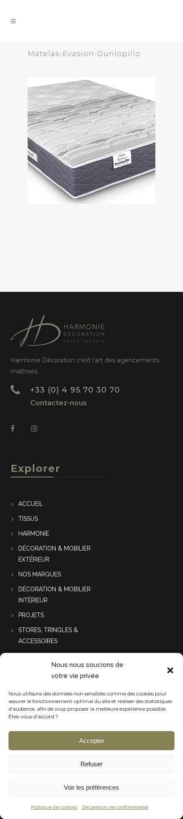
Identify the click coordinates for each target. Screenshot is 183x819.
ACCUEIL (30, 503)
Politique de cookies (54, 807)
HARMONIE (33, 533)
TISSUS (28, 518)
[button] (170, 670)
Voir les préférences (91, 787)
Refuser (91, 764)
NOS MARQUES (39, 574)
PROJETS (31, 615)
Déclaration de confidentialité (115, 807)
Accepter (91, 740)
